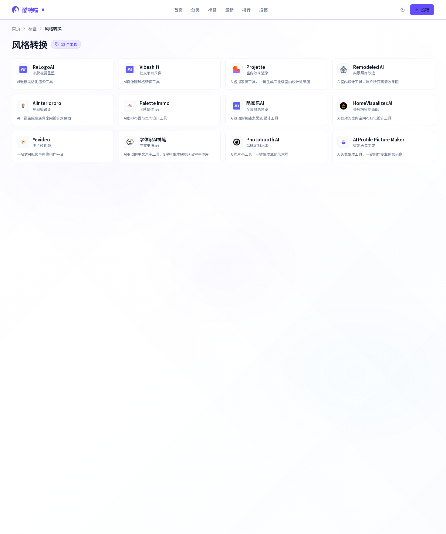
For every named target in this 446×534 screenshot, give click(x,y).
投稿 (263, 10)
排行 (246, 10)
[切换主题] (402, 10)
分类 (195, 10)
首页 (178, 10)
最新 (229, 10)
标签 (212, 10)
